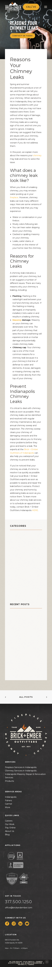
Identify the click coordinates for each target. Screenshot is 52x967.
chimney (15, 538)
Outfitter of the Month (25, 569)
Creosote (16, 552)
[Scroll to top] (47, 961)
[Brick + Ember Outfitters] (19, 6)
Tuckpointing (18, 590)
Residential (17, 580)
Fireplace (16, 559)
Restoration (17, 583)
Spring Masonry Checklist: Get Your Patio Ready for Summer (24, 630)
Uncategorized (19, 594)
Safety (14, 587)
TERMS (31, 964)
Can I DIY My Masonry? (22, 618)
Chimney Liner (19, 545)
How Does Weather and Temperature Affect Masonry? (23, 645)
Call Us (31, 7)
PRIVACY (22, 964)
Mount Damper (19, 566)
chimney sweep (20, 548)
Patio (13, 573)
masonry (15, 562)
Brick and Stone (20, 534)
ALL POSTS (26, 697)
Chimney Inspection (23, 541)
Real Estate (17, 576)
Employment (18, 555)
